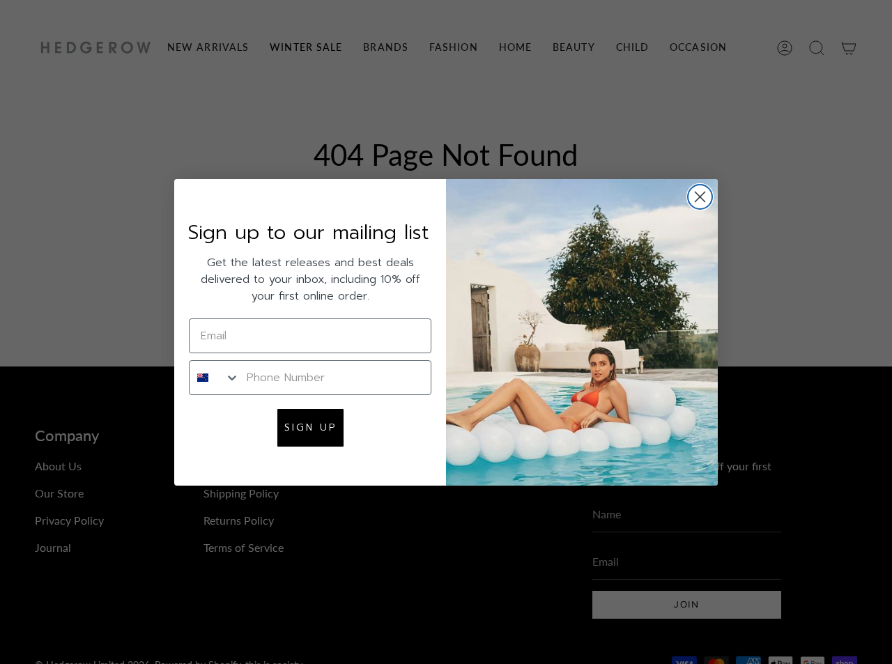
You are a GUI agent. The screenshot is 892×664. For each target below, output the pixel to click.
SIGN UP (310, 427)
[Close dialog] (700, 197)
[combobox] (215, 377)
